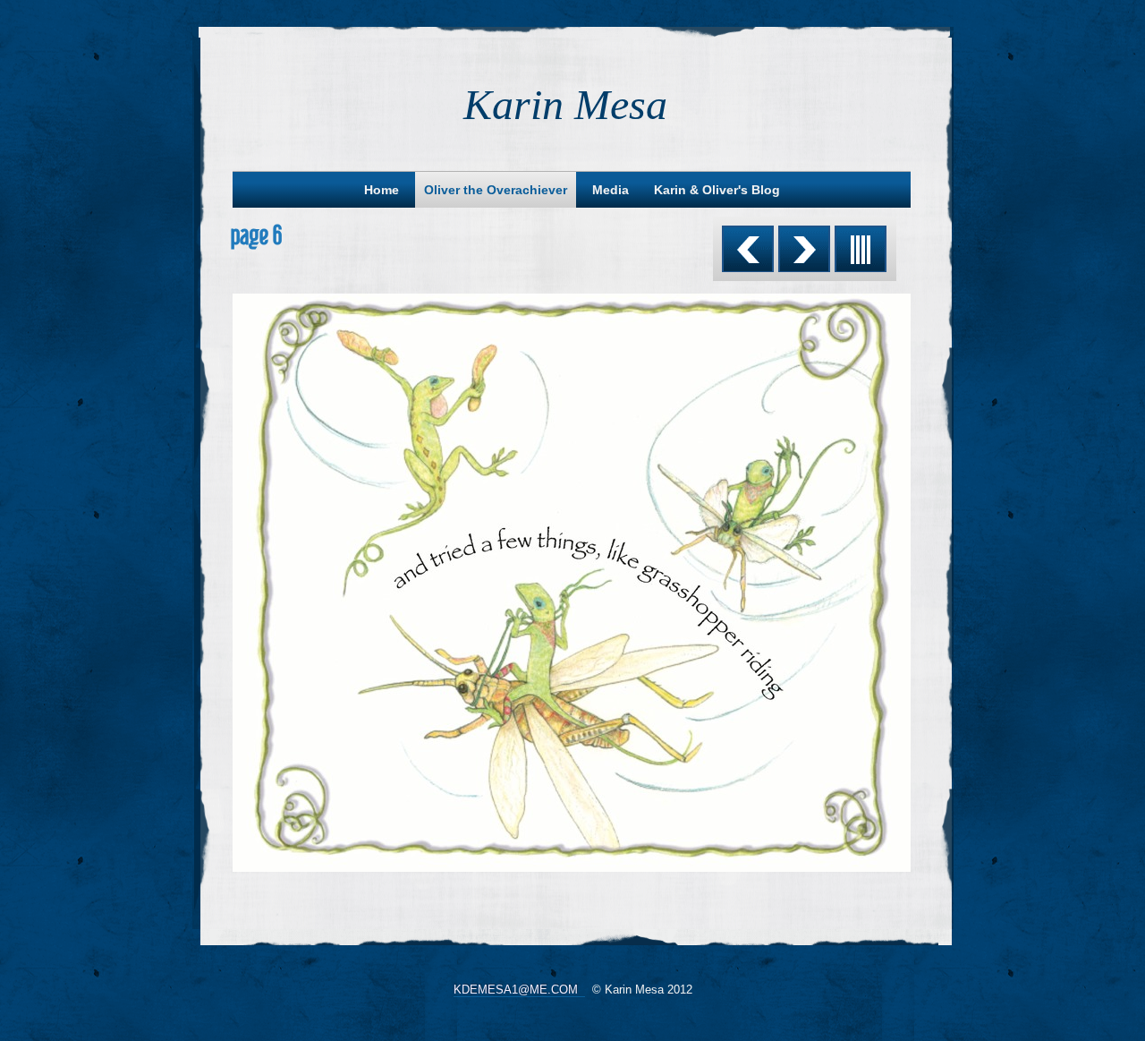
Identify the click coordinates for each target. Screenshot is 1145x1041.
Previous (748, 248)
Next (804, 248)
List (860, 248)
